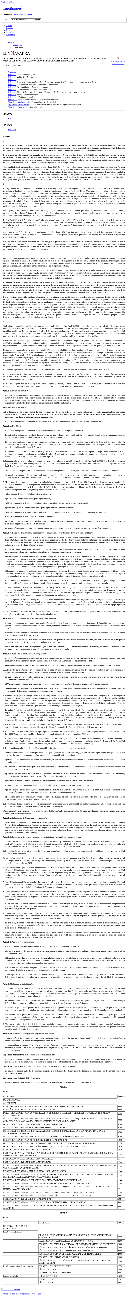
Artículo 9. (12, 95)
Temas (8, 30)
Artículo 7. (12, 90)
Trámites (9, 28)
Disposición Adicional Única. (19, 102)
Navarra (9, 26)
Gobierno (10, 32)
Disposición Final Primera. (18, 105)
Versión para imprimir (118, 61)
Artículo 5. (12, 85)
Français (22, 14)
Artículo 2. (12, 77)
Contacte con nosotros (9, 1294)
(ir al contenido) (7, 2)
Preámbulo (12, 72)
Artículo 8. (12, 92)
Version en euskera (118, 64)
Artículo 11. (12, 100)
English (30, 14)
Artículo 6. (12, 87)
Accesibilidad (25, 1294)
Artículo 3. (12, 80)
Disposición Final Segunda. (19, 107)
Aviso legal (36, 1294)
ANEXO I (11, 118)
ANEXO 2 (12, 129)
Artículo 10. (12, 97)
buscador (7, 20)
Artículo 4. (12, 82)
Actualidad (10, 35)
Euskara (14, 14)
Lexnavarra (17, 45)
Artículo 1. (12, 75)
